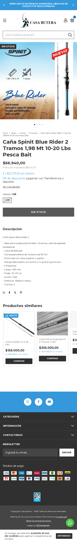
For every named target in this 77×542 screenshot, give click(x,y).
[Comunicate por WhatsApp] (70, 523)
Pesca (13, 133)
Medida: (9, 194)
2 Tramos (33, 133)
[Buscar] (70, 35)
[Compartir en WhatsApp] (4, 292)
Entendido (64, 536)
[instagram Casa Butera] (27, 402)
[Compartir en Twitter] (15, 292)
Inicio (5, 133)
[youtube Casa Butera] (49, 402)
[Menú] (5, 20)
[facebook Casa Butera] (38, 402)
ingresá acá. (61, 517)
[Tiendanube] (38, 526)
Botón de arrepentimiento (38, 520)
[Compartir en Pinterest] (21, 292)
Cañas (22, 133)
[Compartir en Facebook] (9, 292)
